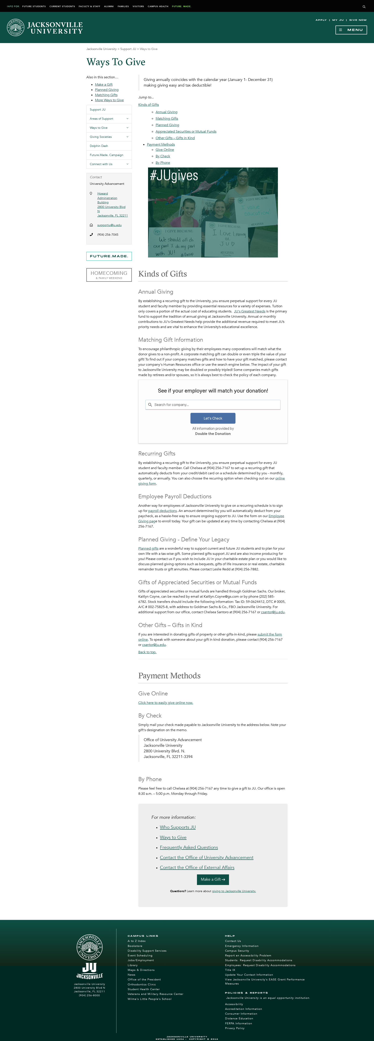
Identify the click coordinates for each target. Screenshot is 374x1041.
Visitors (138, 6)
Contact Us (233, 941)
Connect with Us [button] (111, 165)
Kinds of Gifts (148, 104)
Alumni (109, 6)
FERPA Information (238, 1023)
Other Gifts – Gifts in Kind (175, 138)
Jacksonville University (101, 49)
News (131, 975)
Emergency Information (242, 946)
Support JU (128, 49)
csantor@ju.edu (273, 612)
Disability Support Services (147, 951)
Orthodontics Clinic (142, 984)
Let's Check (213, 418)
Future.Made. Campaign (106, 155)
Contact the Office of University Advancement (206, 857)
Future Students (34, 6)
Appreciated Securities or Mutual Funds (186, 131)
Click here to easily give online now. (165, 702)
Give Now (358, 20)
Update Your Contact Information (249, 975)
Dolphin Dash (99, 146)
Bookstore (135, 946)
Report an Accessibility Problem (248, 955)
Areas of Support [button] (111, 119)
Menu (353, 30)
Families (123, 6)
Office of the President (144, 979)
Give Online (165, 149)
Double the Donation (213, 433)
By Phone (163, 162)
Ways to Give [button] (111, 128)
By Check (163, 156)
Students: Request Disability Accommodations (258, 960)
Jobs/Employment (141, 960)
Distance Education (239, 1018)
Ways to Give (173, 837)
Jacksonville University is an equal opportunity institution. (268, 998)
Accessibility (234, 1004)
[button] (364, 7)
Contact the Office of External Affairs (197, 867)
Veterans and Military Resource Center (155, 994)
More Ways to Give (109, 100)
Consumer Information (241, 1014)
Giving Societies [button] (111, 138)
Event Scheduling (140, 955)
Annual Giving (166, 112)
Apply (321, 20)
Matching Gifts (167, 118)
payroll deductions (162, 510)
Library (133, 965)
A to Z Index (137, 941)
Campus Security (237, 951)
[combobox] (213, 404)
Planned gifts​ (148, 548)
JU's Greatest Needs (249, 311)
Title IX (230, 970)
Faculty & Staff (89, 6)
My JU (338, 20)
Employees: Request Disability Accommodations (260, 965)
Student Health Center (144, 989)
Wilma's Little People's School (150, 999)
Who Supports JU (178, 827)
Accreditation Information (243, 1009)
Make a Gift (211, 879)
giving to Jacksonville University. (234, 891)
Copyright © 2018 (203, 1039)
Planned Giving (167, 125)
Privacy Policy (235, 1028)
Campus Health (158, 6)
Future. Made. (182, 6)
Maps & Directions (141, 970)
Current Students (62, 6)
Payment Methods (161, 144)
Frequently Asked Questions (189, 847)
